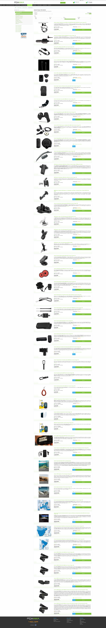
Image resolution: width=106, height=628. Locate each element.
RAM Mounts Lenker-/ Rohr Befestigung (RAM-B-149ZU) (63, 242)
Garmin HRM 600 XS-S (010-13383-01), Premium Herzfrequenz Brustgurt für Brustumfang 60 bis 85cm (70, 603)
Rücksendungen (69, 622)
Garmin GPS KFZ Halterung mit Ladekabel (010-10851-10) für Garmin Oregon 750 (67, 125)
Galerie (87, 13)
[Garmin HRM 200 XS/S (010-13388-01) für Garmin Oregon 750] (44, 570)
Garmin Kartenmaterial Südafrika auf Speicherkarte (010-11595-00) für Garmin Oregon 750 (69, 526)
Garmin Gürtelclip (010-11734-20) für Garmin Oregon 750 (63, 320)
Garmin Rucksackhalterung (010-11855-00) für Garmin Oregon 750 (65, 281)
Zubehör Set (17, 23)
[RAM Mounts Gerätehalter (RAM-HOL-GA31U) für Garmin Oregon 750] (43, 182)
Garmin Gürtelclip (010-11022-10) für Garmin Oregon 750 (63, 333)
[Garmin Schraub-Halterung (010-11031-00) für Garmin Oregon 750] (44, 260)
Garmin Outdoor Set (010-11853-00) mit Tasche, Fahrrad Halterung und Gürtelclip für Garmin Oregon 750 (71, 447)
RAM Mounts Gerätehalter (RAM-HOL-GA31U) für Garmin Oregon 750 (65, 177)
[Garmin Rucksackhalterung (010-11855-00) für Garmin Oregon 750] (44, 286)
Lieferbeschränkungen (70, 620)
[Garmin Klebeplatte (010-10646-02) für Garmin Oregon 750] (43, 273)
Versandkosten (58, 67)
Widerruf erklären (56, 619)
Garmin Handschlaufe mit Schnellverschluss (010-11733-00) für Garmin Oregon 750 (67, 294)
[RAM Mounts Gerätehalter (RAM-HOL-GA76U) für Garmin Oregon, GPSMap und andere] (43, 169)
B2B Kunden (81, 0)
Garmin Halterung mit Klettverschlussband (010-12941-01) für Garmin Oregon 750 (67, 346)
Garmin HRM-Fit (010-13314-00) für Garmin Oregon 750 (63, 578)
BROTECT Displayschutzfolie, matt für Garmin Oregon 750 (63, 422)
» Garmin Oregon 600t (18, 30)
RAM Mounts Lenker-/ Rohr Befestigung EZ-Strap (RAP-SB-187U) (64, 229)
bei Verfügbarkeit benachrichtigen (77, 51)
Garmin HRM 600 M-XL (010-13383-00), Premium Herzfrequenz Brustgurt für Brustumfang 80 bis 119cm (71, 589)
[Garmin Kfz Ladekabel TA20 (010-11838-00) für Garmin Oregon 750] (44, 39)
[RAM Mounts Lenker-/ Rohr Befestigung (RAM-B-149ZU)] (43, 247)
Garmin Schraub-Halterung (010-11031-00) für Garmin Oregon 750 (64, 255)
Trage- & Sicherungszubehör (19, 22)
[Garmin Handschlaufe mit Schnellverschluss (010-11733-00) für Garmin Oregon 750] (44, 299)
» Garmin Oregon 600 (18, 31)
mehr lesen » (70, 25)
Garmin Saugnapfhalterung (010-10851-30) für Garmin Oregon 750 (65, 112)
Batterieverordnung (82, 619)
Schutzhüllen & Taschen (18, 21)
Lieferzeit (68, 621)
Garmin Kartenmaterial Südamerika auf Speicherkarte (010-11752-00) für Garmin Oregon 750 (69, 539)
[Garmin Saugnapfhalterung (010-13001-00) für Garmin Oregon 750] (44, 143)
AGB (80, 620)
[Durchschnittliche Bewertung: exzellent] (79, 64)
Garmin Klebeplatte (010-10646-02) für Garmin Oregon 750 (63, 268)
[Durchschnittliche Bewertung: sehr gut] (79, 40)
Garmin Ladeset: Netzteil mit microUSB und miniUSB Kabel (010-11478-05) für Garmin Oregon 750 (70, 22)
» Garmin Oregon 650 (18, 29)
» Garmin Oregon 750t (18, 25)
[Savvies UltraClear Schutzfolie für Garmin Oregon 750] (44, 414)
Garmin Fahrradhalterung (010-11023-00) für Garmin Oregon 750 (64, 151)
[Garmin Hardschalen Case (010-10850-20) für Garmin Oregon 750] (43, 104)
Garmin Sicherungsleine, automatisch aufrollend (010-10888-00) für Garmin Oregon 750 (68, 307)
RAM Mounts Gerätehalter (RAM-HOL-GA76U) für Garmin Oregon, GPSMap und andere (68, 164)
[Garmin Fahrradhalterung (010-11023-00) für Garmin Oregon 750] (44, 156)
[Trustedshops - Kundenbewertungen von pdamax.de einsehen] (20, 35)
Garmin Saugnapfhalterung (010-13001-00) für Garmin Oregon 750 (65, 138)
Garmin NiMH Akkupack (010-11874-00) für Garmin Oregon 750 (64, 435)
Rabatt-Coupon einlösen (57, 621)
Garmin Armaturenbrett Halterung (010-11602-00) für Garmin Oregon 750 (66, 203)
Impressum (81, 624)
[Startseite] (1, 5)
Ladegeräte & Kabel (18, 20)
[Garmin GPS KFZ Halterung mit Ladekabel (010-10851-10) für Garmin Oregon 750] (44, 130)
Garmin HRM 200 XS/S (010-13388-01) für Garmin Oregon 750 (64, 565)
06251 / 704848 (34, 621)
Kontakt (81, 623)
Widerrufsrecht (82, 621)
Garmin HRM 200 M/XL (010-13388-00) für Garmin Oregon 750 (64, 552)
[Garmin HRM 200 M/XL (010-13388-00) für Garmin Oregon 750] (44, 557)
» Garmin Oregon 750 (18, 12)
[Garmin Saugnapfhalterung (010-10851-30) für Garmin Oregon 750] (44, 117)
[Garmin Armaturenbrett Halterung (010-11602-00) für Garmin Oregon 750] (44, 208)
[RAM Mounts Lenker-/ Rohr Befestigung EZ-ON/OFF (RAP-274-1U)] (44, 221)
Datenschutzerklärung (83, 622)
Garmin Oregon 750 (30, 7)
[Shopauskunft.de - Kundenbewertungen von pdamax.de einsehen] (23, 35)
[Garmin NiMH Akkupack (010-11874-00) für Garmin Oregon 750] (44, 440)
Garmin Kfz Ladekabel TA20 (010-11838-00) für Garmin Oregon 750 (65, 35)
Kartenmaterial (17, 19)
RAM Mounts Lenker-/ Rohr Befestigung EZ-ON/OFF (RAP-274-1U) (65, 216)
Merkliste (55, 620)
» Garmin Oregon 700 (18, 26)
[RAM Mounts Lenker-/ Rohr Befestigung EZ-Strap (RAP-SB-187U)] (44, 234)
